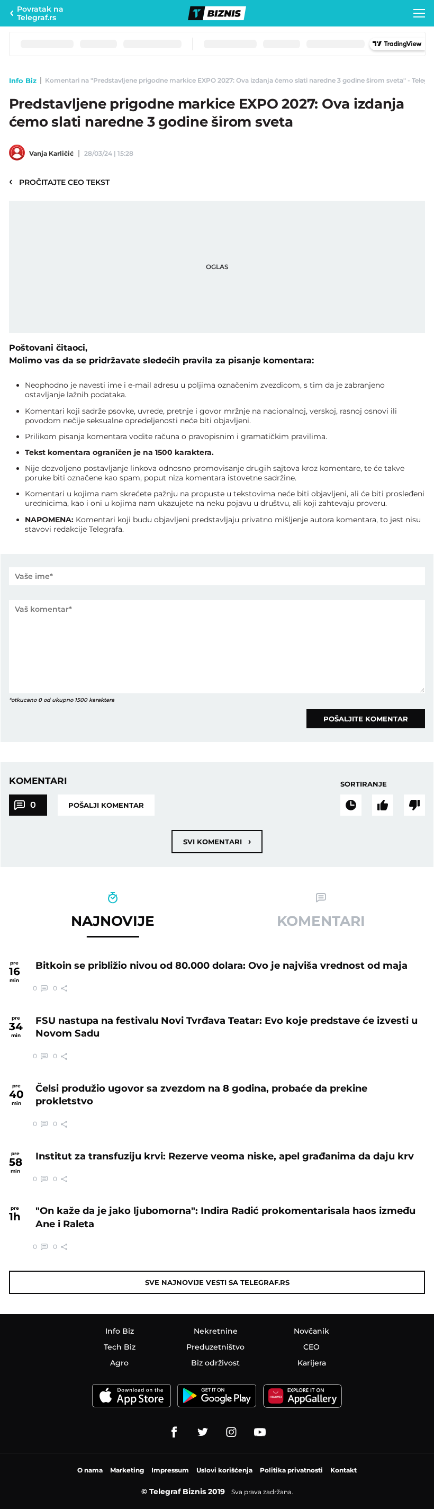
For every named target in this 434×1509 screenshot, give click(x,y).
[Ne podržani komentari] (414, 805)
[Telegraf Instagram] (231, 1432)
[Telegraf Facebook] (174, 1432)
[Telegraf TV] (259, 1432)
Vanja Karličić (51, 153)
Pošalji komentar (106, 805)
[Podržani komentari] (382, 805)
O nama (90, 1470)
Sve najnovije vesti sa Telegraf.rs (217, 1282)
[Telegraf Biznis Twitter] (202, 1432)
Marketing (127, 1470)
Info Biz (23, 80)
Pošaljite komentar (365, 719)
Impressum (170, 1470)
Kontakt (343, 1470)
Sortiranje (363, 784)
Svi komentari (217, 841)
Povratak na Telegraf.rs (40, 13)
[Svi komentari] (350, 805)
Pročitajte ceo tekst (59, 181)
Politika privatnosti (291, 1470)
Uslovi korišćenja (224, 1470)
